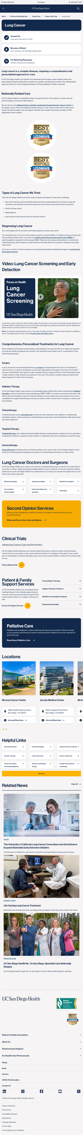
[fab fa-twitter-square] (78, 1091)
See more (41, 773)
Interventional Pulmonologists (9, 490)
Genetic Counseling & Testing (39, 765)
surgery (40, 367)
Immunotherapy (8, 450)
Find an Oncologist (38, 747)
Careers (5, 1074)
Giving (4, 1062)
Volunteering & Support (12, 1049)
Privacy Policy (6, 1110)
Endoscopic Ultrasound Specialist (39, 490)
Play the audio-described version (42, 333)
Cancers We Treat (37, 756)
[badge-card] (41, 167)
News (4, 1068)
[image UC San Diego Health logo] (41, 8)
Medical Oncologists (10, 481)
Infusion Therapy (9, 756)
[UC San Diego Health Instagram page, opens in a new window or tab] (23, 1091)
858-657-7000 (76, 2)
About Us (6, 1042)
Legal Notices (6, 1118)
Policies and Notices (8, 1106)
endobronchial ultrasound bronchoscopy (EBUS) (53, 238)
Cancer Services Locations (68, 747)
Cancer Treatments (66, 756)
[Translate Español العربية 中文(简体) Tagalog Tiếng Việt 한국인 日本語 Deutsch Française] (41, 2)
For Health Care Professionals (15, 1056)
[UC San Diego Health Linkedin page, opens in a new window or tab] (4, 1091)
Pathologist (63, 491)
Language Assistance (9, 1122)
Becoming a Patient (10, 747)
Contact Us (6, 1086)
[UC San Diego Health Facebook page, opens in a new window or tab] (41, 1091)
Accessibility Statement (9, 1114)
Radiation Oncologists (67, 481)
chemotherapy (27, 415)
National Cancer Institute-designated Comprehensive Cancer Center (44, 105)
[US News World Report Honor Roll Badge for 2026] (73, 1019)
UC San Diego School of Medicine (13, 1130)
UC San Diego (6, 1126)
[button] (3, 8)
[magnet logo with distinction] (67, 1003)
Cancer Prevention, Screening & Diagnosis (11, 765)
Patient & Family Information (15, 1035)
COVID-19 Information (10, 1080)
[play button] (41, 297)
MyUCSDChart (8, 2)
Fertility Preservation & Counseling (67, 765)
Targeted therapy (9, 433)
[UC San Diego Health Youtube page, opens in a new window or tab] (60, 1091)
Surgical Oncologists (38, 481)
